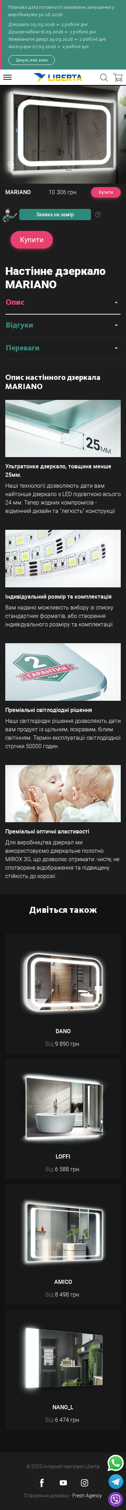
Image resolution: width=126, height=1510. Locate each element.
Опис (15, 302)
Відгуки (19, 325)
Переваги (23, 348)
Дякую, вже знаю (32, 60)
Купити (106, 192)
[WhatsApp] (115, 1463)
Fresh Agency (87, 1495)
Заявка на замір (55, 214)
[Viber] (115, 1499)
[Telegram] (115, 1481)
